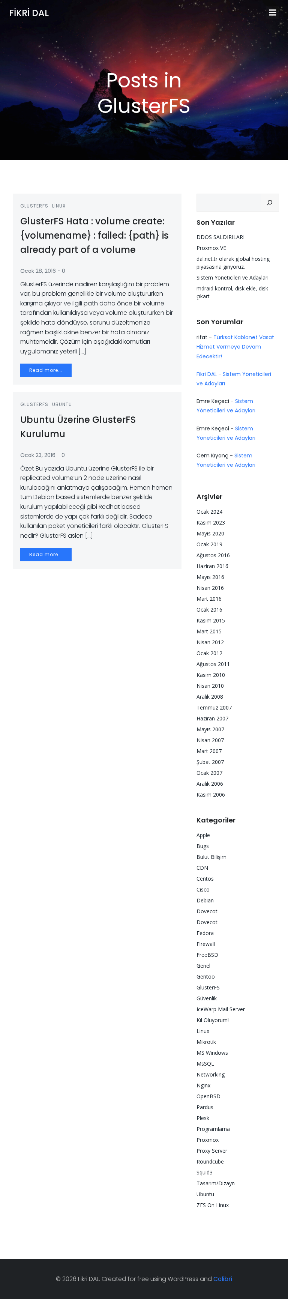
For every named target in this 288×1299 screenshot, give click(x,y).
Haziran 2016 (212, 566)
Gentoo (205, 976)
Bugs (202, 845)
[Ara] (270, 202)
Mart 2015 (209, 631)
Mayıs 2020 (210, 533)
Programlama (213, 1128)
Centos (205, 878)
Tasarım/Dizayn (215, 1183)
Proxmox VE (211, 247)
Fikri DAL (206, 374)
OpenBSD (208, 1096)
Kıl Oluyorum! (212, 1020)
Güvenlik (206, 998)
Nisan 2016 (210, 587)
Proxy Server (211, 1150)
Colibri (222, 1279)
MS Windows (212, 1052)
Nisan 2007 (210, 740)
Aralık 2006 (209, 783)
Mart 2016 (209, 598)
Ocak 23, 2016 (38, 455)
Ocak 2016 (209, 609)
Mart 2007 (209, 751)
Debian (205, 900)
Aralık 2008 (209, 696)
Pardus (204, 1107)
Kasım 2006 (210, 794)
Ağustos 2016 (213, 555)
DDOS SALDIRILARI (220, 237)
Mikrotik (206, 1041)
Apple (203, 835)
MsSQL (205, 1063)
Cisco (203, 889)
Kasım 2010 (210, 674)
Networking (210, 1074)
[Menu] (272, 12)
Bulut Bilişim (211, 856)
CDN (202, 867)
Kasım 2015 (210, 620)
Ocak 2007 (209, 772)
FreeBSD (207, 954)
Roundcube (210, 1161)
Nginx (203, 1085)
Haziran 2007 (212, 718)
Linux (59, 206)
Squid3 (204, 1172)
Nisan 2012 (210, 642)
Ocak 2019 (209, 544)
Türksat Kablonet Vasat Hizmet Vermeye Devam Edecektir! (235, 347)
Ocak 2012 (209, 653)
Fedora (205, 933)
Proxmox (207, 1139)
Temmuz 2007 (214, 707)
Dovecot (207, 911)
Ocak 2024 (209, 511)
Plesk (202, 1118)
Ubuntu (62, 404)
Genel (203, 965)
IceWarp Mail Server (220, 1009)
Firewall (205, 943)
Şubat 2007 (210, 761)
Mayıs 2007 (210, 729)
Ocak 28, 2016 (38, 271)
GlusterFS (34, 206)
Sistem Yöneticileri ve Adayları (232, 277)
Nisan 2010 (210, 685)
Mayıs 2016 (210, 576)
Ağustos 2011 (213, 664)
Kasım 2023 (210, 522)
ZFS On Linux (212, 1205)
